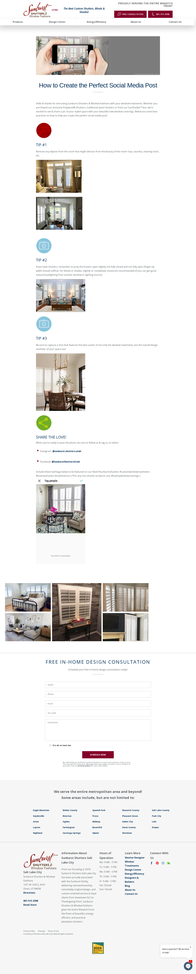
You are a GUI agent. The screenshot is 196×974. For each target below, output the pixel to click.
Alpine (95, 833)
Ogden (66, 821)
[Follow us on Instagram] (163, 863)
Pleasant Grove (130, 816)
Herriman (127, 833)
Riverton (67, 816)
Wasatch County (130, 810)
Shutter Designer (135, 857)
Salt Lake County (160, 810)
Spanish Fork (98, 810)
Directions (29, 892)
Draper (155, 827)
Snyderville (38, 816)
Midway (96, 821)
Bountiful (97, 827)
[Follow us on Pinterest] (157, 863)
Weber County (70, 810)
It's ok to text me (62, 745)
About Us (130, 889)
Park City (156, 816)
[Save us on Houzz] (168, 863)
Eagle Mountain (41, 810)
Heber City (127, 821)
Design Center (133, 869)
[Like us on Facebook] (151, 863)
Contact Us (131, 893)
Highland (37, 833)
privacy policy (84, 766)
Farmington (69, 827)
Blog (127, 885)
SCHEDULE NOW (98, 754)
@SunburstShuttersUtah (66, 461)
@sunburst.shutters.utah (66, 451)
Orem (36, 821)
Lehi (154, 821)
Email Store (30, 904)
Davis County (129, 827)
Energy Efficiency (134, 873)
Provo (95, 816)
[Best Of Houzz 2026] (98, 948)
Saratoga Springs (72, 833)
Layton (36, 827)
